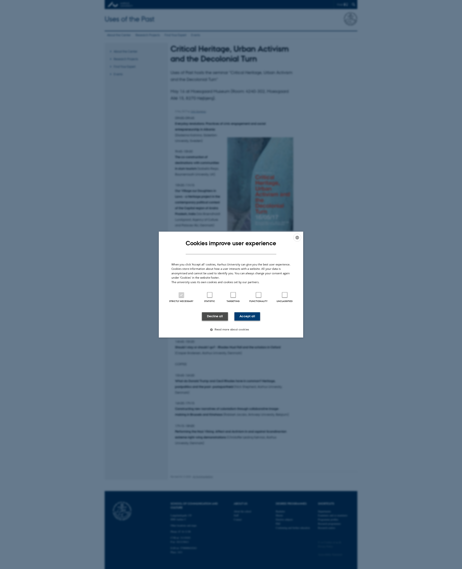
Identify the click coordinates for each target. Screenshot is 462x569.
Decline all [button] (215, 316)
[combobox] (297, 237)
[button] (231, 329)
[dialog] (231, 284)
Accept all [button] (247, 316)
